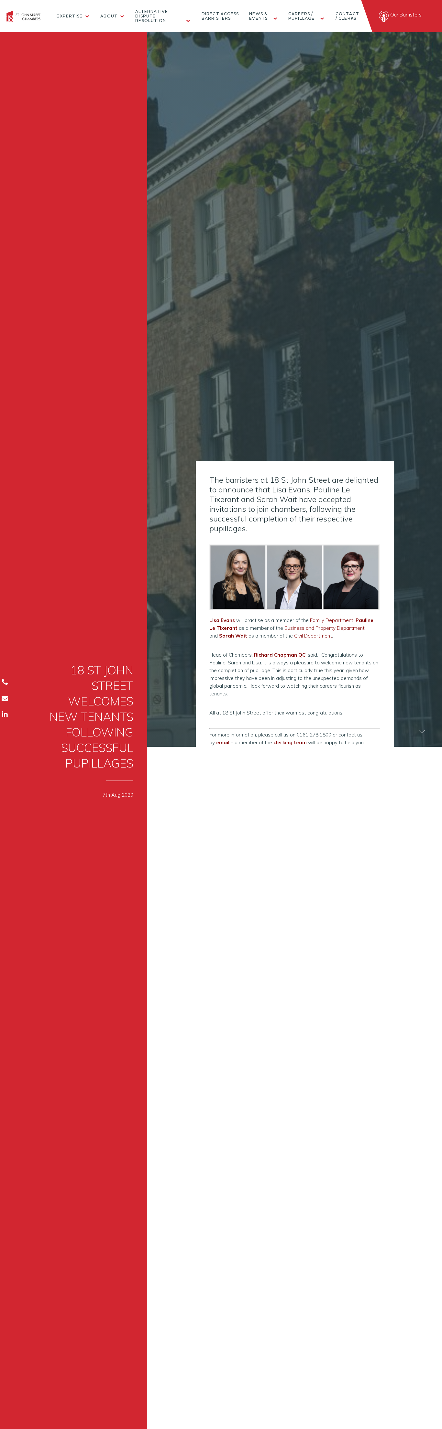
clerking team (290, 742)
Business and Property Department (324, 628)
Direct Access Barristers (220, 16)
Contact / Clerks (347, 16)
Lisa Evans (222, 620)
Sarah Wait (233, 636)
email (222, 742)
